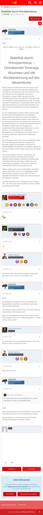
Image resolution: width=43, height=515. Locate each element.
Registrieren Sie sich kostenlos (18, 487)
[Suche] (30, 3)
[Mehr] (40, 39)
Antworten (11, 469)
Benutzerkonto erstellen (29, 494)
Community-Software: (21, 512)
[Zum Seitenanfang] (39, 512)
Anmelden (9, 494)
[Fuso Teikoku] (13, 3)
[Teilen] (40, 23)
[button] (5, 462)
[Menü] (40, 3)
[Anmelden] (35, 2)
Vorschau (31, 469)
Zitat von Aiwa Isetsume (15, 395)
